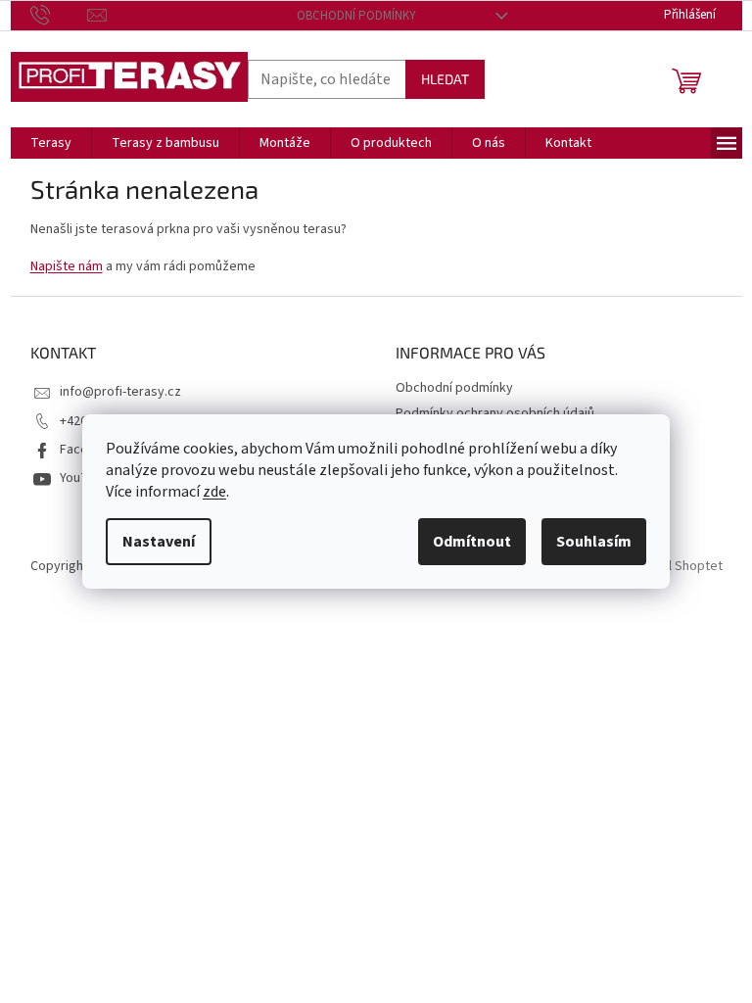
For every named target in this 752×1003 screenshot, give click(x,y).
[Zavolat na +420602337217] (59, 15)
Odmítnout (472, 541)
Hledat (445, 79)
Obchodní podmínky (356, 15)
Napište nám (66, 266)
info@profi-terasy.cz (120, 392)
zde (214, 491)
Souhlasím (594, 541)
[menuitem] (51, 143)
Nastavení (158, 541)
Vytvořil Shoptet (675, 566)
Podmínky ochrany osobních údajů (495, 413)
